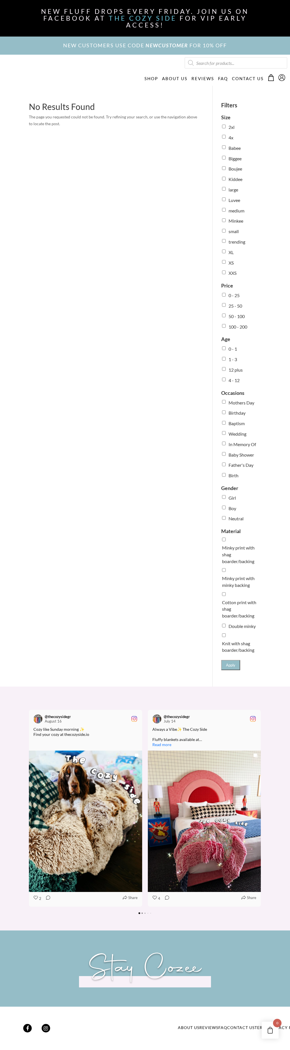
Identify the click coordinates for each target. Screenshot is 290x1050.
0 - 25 (234, 295)
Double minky (242, 626)
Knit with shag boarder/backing (238, 647)
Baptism (237, 423)
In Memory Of (242, 444)
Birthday (237, 413)
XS (231, 262)
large (233, 189)
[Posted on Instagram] (134, 718)
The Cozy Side (143, 18)
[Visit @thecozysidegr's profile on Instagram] (39, 718)
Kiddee (235, 179)
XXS (232, 273)
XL (231, 252)
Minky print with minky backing (238, 582)
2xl (231, 127)
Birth (233, 475)
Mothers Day (241, 402)
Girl (232, 497)
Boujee (235, 168)
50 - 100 (237, 316)
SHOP (151, 78)
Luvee (234, 200)
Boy (232, 508)
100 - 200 (238, 326)
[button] (28, 808)
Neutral (236, 518)
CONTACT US (248, 78)
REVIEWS (202, 78)
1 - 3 (233, 359)
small (234, 231)
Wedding (237, 433)
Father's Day (241, 465)
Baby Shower (241, 454)
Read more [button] (161, 744)
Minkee (236, 220)
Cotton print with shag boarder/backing (239, 609)
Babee (235, 148)
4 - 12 (234, 380)
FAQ (223, 78)
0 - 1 (233, 349)
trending (237, 241)
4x (231, 137)
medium (236, 210)
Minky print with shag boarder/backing (238, 554)
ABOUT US (174, 78)
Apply (230, 665)
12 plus (236, 369)
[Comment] (46, 898)
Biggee (235, 158)
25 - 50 (235, 305)
